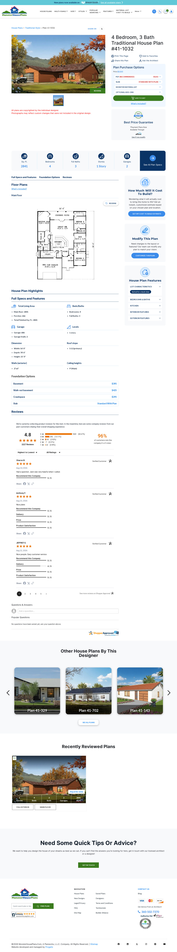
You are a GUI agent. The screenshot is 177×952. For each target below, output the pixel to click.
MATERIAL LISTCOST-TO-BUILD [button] (123, 11)
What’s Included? (138, 103)
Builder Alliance (102, 913)
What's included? (19, 189)
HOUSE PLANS (46, 11)
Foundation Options (49, 177)
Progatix (49, 947)
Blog (140, 893)
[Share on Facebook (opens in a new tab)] (24, 484)
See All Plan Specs (153, 164)
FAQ (76, 908)
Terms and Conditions (104, 903)
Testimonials (101, 908)
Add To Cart (140, 98)
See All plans (89, 722)
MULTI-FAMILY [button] (60, 11)
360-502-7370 (150, 911)
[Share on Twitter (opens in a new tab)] (28, 484)
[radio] (65, 434)
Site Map (77, 913)
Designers (100, 898)
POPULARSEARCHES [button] (94, 11)
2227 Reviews (30, 444)
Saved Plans (100, 893)
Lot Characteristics (141, 286)
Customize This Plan (145, 256)
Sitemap (94, 944)
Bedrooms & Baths (140, 299)
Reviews (67, 177)
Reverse (97, 91)
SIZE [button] (72, 11)
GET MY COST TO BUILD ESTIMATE (146, 214)
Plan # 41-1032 (76, 792)
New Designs (79, 898)
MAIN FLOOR (45, 807)
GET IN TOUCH (88, 865)
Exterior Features (139, 318)
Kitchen (134, 305)
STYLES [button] (82, 11)
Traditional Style (33, 28)
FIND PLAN (44, 906)
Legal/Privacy (79, 903)
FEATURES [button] (107, 11)
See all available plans (111, 2)
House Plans (17, 28)
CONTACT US (143, 889)
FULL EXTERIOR (22, 807)
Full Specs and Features (23, 177)
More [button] (137, 11)
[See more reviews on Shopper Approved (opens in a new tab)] (32, 484)
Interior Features (139, 312)
